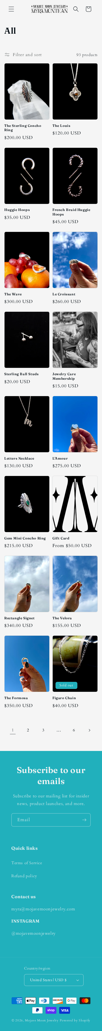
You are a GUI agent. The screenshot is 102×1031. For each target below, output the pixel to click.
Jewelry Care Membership (64, 376)
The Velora (62, 618)
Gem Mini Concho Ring (25, 538)
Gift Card (60, 538)
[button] (11, 9)
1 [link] (13, 730)
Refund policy (24, 876)
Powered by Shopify (75, 1020)
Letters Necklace (19, 458)
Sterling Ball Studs (21, 374)
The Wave (13, 294)
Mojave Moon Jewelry (41, 1020)
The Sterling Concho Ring (22, 127)
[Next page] (89, 730)
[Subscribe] (84, 820)
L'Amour (60, 458)
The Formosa (16, 698)
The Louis (61, 125)
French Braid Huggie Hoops (71, 212)
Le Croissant (63, 294)
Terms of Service (26, 863)
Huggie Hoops (17, 210)
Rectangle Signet (19, 618)
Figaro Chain (64, 698)
